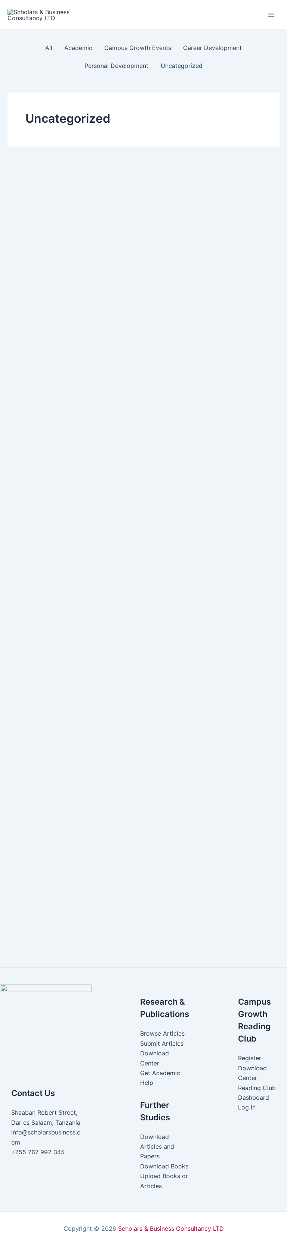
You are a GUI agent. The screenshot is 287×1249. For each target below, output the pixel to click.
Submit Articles (161, 1043)
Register (249, 1058)
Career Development (148, 470)
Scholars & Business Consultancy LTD (171, 1228)
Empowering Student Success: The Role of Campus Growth (135, 484)
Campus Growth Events (88, 470)
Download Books (164, 1166)
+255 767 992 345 (38, 1152)
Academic (42, 470)
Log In (247, 1107)
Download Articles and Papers (157, 1146)
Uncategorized (48, 356)
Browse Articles (162, 1033)
